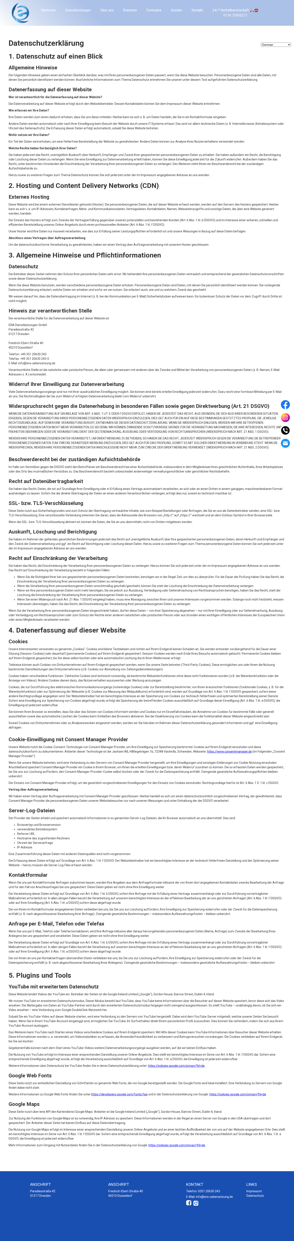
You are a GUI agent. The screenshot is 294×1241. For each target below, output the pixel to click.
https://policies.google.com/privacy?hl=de (176, 1065)
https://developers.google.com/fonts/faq (119, 1094)
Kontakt (197, 10)
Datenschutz (255, 1195)
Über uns (107, 10)
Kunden (176, 10)
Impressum (254, 1191)
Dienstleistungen (78, 10)
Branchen (130, 10)
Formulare (153, 10)
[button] (285, 404)
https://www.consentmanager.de (229, 751)
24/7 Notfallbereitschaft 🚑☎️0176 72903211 (235, 12)
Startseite (48, 10)
